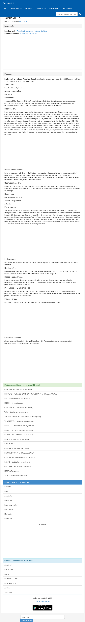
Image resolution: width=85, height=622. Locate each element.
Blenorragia (8, 500)
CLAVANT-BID (18, 435)
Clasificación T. (54, 8)
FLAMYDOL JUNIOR (11, 579)
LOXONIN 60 (13, 403)
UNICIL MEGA (9, 570)
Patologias (28, 8)
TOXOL (16, 412)
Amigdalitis (8, 496)
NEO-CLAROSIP (19, 453)
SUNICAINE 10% (10, 583)
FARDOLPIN (13, 444)
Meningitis (8, 514)
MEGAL (11, 471)
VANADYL (22, 416)
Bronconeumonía (10, 505)
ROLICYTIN (17, 398)
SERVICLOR (19, 426)
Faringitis (7, 487)
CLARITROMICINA (19, 457)
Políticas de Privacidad (42, 601)
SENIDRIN (8, 592)
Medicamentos (16, 8)
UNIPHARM (23, 22)
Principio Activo (41, 8)
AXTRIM (7, 588)
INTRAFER (8, 574)
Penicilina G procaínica (25, 31)
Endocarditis (8, 509)
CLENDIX (16, 448)
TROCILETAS (19, 421)
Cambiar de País (27, 620)
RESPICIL (17, 462)
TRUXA (15, 475)
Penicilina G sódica (40, 31)
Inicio (6, 8)
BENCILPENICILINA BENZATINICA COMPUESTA (31, 394)
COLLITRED (17, 466)
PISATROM (17, 439)
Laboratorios (67, 8)
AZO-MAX (8, 565)
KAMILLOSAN (18, 430)
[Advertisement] (42, 53)
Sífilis (6, 491)
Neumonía (8, 518)
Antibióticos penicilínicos (28, 33)
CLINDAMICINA (18, 389)
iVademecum (8, 2)
